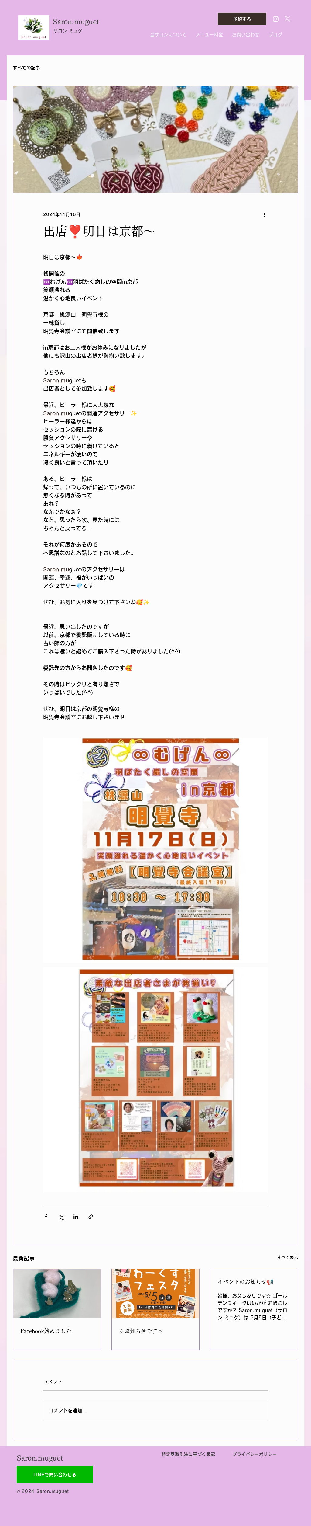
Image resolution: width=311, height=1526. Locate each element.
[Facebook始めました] (57, 1293)
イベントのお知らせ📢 (245, 1281)
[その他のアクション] (264, 214)
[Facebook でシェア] (46, 1217)
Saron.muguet (76, 21)
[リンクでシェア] (91, 1217)
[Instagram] (275, 19)
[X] (287, 19)
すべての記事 (26, 67)
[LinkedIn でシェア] (76, 1217)
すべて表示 (287, 1257)
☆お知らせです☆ (141, 1331)
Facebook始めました (45, 1331)
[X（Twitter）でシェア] (61, 1217)
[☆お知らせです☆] (156, 1293)
